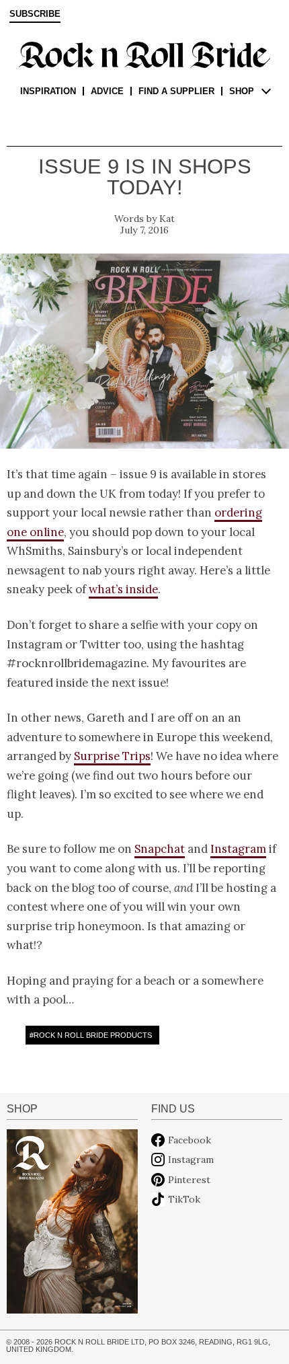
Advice (107, 91)
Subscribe (34, 14)
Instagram (238, 848)
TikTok (184, 1199)
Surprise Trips (112, 756)
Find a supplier (176, 91)
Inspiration (48, 91)
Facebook (189, 1140)
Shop (241, 91)
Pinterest (189, 1180)
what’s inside (123, 589)
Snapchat (159, 848)
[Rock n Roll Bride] (144, 53)
